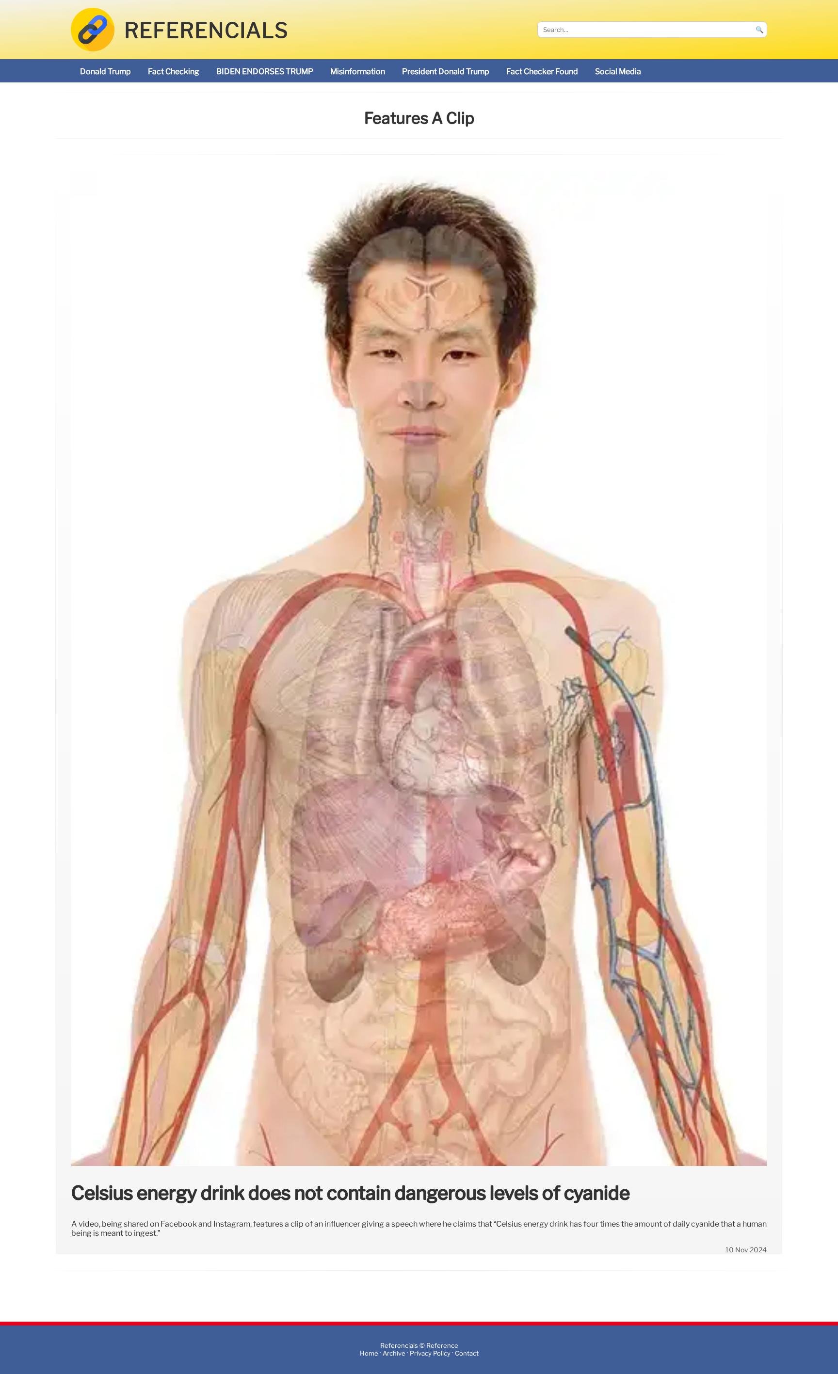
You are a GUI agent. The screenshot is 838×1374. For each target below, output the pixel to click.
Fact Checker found (542, 71)
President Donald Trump (445, 71)
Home (369, 1353)
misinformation (357, 71)
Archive (394, 1353)
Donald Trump (105, 71)
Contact (467, 1353)
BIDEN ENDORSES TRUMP (264, 71)
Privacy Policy (430, 1353)
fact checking (173, 71)
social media (618, 71)
